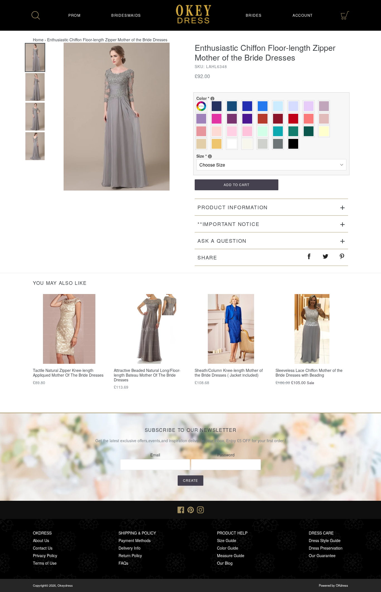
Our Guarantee (322, 555)
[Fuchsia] (218, 119)
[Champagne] (202, 144)
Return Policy (130, 555)
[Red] (294, 119)
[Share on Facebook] (309, 257)
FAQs (123, 563)
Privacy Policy (45, 555)
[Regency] (248, 119)
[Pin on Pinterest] (342, 257)
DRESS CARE (321, 533)
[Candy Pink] (248, 131)
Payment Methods (135, 540)
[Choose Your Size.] (210, 156)
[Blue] (264, 106)
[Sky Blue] (279, 106)
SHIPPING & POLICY (137, 533)
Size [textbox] (214, 156)
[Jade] (279, 131)
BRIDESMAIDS (126, 15)
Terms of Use (45, 563)
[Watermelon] (310, 119)
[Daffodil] (325, 131)
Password (226, 455)
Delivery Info (130, 548)
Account (303, 15)
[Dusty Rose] (325, 119)
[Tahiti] (202, 119)
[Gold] (218, 144)
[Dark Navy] (218, 106)
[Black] (294, 144)
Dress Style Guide (325, 540)
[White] (233, 144)
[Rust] (264, 119)
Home (38, 39)
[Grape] (233, 119)
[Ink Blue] (233, 106)
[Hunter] (294, 131)
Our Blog (225, 563)
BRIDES (254, 15)
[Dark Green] (310, 131)
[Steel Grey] (279, 144)
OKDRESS (42, 533)
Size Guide (226, 540)
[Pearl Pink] (218, 131)
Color (214, 98)
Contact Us (42, 548)
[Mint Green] (264, 131)
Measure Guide (230, 555)
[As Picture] (202, 106)
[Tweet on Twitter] (326, 257)
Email (155, 455)
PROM (74, 15)
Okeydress (65, 585)
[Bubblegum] (202, 131)
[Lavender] (294, 106)
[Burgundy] (279, 119)
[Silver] (264, 144)
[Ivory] (248, 144)
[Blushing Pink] (233, 131)
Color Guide (227, 548)
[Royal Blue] (248, 106)
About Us (41, 540)
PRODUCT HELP (232, 533)
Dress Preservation (326, 548)
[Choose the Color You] (212, 99)
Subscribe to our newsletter (191, 430)
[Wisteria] (325, 106)
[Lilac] (310, 106)
